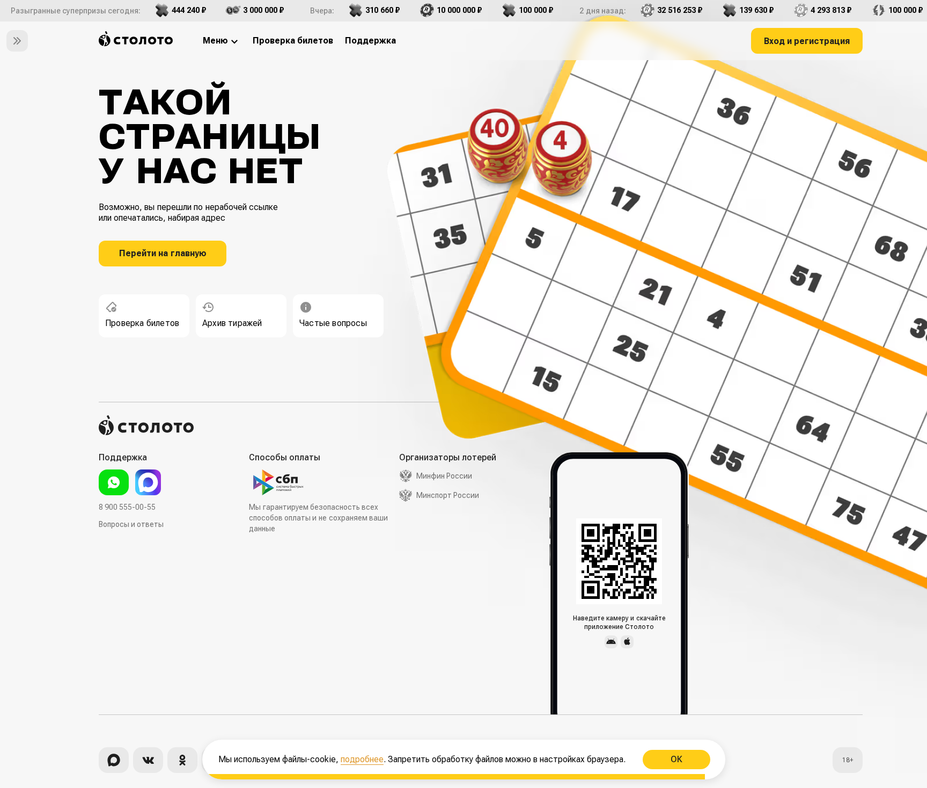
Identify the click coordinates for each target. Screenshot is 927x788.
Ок (676, 759)
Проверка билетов (142, 323)
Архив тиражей (232, 323)
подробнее (362, 759)
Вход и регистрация (807, 41)
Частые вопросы (333, 323)
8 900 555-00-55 (127, 507)
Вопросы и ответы (131, 524)
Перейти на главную (163, 253)
